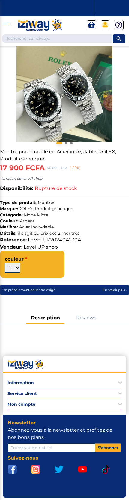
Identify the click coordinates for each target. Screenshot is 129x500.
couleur (15, 259)
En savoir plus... (115, 290)
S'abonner (108, 447)
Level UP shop (41, 247)
